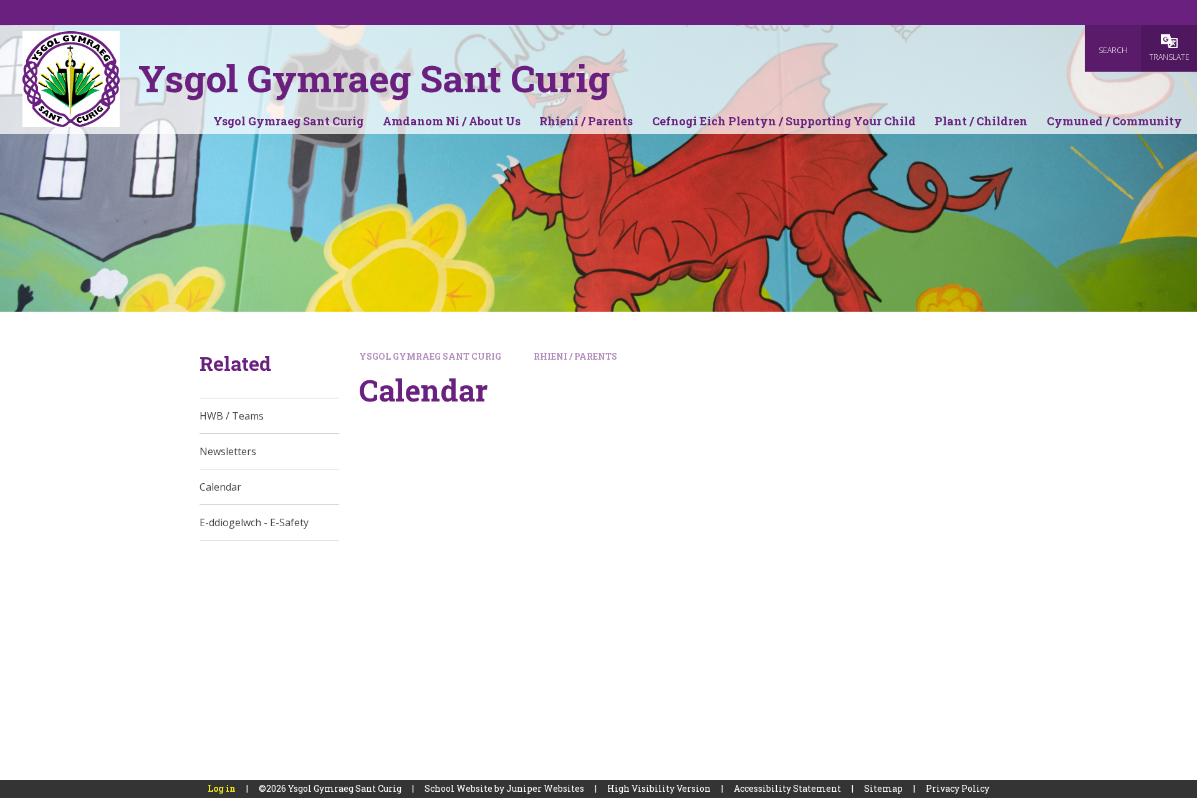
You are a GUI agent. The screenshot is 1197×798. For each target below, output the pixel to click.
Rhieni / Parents (575, 356)
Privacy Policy (957, 788)
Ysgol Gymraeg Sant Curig (430, 356)
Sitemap (883, 788)
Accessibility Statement (787, 788)
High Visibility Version (659, 788)
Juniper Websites (545, 788)
